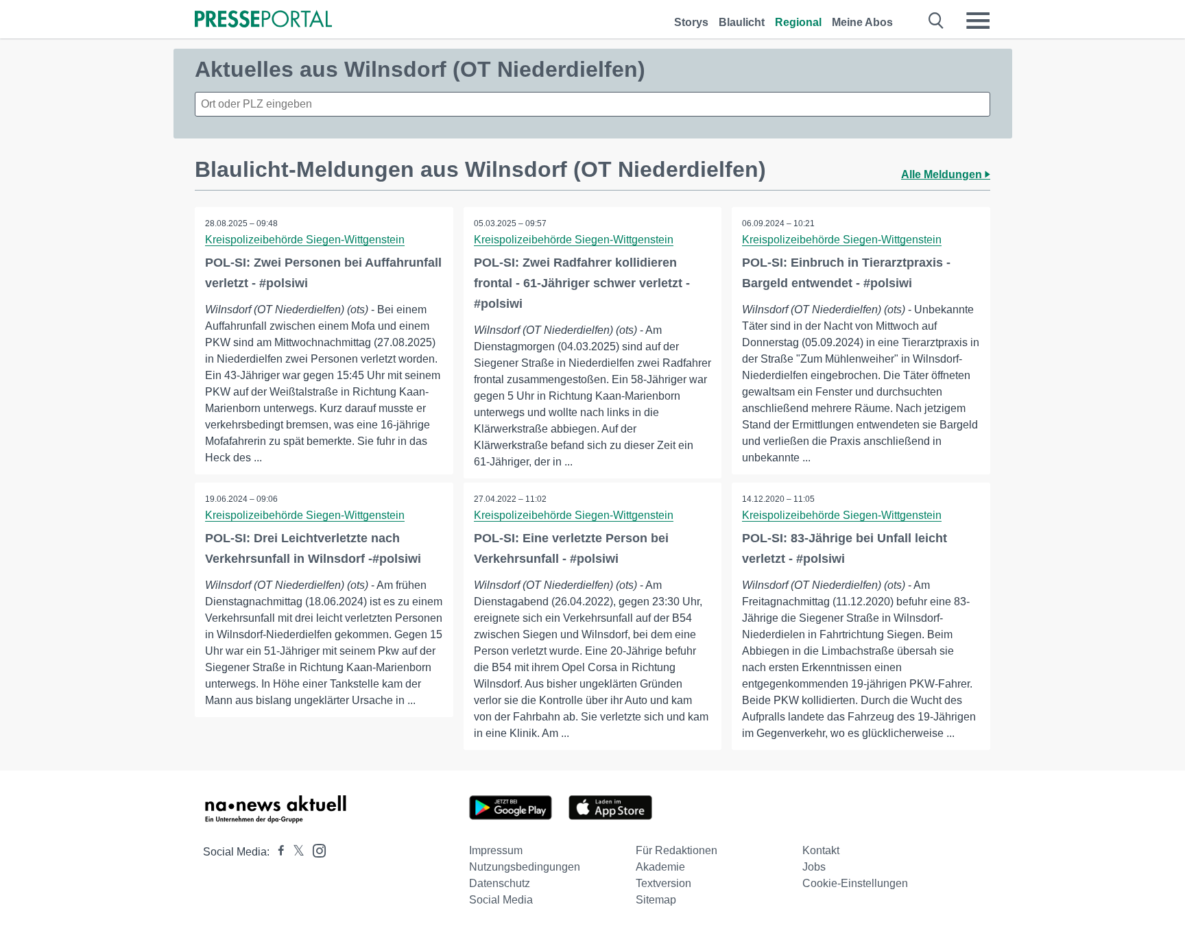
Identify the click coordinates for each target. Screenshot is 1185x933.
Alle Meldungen (943, 174)
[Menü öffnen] (978, 20)
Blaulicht (742, 22)
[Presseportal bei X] (294, 852)
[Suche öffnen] (936, 20)
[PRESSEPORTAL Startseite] (263, 20)
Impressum (496, 850)
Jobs (814, 867)
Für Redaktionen (676, 850)
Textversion (663, 883)
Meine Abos (862, 22)
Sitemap (656, 900)
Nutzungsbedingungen (524, 867)
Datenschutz (499, 883)
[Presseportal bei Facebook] (277, 852)
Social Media (501, 900)
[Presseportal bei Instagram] (315, 850)
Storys (691, 22)
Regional (798, 22)
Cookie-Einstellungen (855, 883)
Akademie (660, 867)
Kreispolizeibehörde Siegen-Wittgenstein (305, 239)
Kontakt (820, 850)
